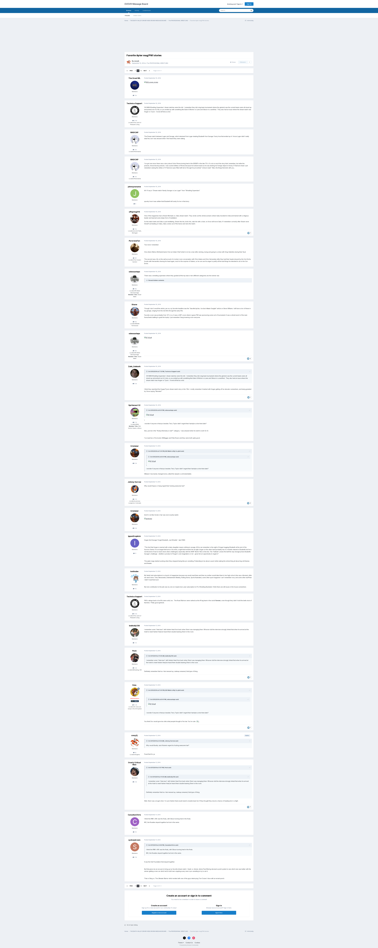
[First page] (127, 70)
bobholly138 (134, 626)
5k (135, 752)
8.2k (135, 463)
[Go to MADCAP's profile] (134, 139)
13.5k (135, 120)
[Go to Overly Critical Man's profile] (134, 771)
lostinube (134, 571)
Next (145, 70)
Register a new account (159, 912)
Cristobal (134, 446)
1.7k (135, 643)
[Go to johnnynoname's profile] (134, 193)
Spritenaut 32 (134, 405)
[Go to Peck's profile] (134, 657)
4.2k (135, 668)
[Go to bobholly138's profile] (134, 632)
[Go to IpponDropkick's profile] (134, 543)
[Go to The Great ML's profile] (134, 85)
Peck (134, 651)
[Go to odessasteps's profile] (134, 278)
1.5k (135, 95)
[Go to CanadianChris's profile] (134, 821)
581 (135, 258)
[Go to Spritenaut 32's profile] (134, 412)
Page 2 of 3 (157, 70)
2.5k (135, 782)
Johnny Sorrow (134, 482)
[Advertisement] (160, 38)
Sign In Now (218, 912)
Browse (128, 10)
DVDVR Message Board (136, 4)
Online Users (137, 15)
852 (135, 322)
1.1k (135, 588)
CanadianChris (134, 815)
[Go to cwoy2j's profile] (128, 62)
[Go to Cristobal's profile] (134, 453)
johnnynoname (134, 187)
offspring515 (134, 212)
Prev (131, 70)
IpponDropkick (134, 536)
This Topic (243, 10)
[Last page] (149, 70)
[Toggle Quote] (147, 371)
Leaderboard (147, 10)
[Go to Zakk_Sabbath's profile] (134, 373)
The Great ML (134, 78)
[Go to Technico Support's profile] (134, 110)
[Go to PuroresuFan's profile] (134, 247)
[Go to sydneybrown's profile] (134, 846)
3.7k (135, 499)
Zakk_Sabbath (134, 366)
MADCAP (134, 132)
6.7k (135, 422)
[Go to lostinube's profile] (134, 578)
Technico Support (134, 103)
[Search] (251, 10)
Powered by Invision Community (189, 945)
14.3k (135, 705)
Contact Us (189, 942)
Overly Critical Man (134, 763)
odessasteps (134, 272)
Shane (134, 304)
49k (135, 289)
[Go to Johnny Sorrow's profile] (134, 488)
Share (233, 62)
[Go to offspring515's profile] (134, 218)
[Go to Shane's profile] (134, 311)
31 (135, 553)
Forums (127, 15)
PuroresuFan (134, 241)
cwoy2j (136, 61)
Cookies (197, 942)
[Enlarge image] (151, 82)
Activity (137, 10)
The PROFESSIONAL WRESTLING (157, 63)
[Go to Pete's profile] (134, 692)
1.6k (135, 149)
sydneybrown (134, 840)
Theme (180, 942)
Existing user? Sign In (234, 4)
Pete (134, 685)
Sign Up (249, 4)
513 (135, 832)
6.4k (135, 383)
